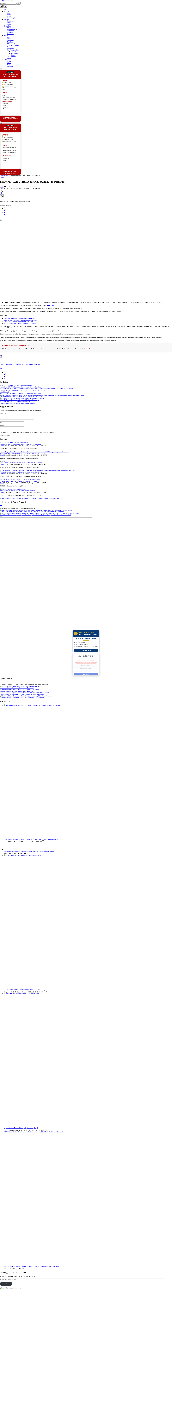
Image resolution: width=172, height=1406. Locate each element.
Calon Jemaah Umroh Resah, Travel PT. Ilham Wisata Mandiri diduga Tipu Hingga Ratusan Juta (31, 839)
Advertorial (68, 510)
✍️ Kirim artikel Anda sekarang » (96, 348)
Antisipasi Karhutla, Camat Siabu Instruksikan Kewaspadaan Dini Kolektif (21, 396)
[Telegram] (4, 212)
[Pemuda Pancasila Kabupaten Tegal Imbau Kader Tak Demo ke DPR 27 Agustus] (34, 388)
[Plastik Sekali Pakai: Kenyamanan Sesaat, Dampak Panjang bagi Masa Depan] (23, 696)
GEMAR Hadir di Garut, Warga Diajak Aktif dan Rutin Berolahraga (19, 400)
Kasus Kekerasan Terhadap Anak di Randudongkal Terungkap (17, 403)
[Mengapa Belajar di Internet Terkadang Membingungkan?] (17, 689)
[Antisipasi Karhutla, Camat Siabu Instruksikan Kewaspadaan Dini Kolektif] (40, 395)
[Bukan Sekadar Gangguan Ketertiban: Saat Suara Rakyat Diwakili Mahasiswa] (23, 693)
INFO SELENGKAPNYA (86, 674)
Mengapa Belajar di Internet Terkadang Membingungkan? (16, 691)
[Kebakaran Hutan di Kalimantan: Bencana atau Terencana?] (17, 686)
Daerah (2, 177)
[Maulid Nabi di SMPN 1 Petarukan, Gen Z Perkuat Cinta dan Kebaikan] (14, 385)
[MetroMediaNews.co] (6, 1)
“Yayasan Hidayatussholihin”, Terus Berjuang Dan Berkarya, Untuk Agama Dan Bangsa (29, 851)
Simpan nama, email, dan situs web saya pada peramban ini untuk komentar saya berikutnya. (28, 432)
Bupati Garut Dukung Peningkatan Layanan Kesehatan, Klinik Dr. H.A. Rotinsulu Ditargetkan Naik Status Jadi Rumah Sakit (35, 515)
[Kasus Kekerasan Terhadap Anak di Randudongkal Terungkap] (13, 401)
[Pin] (5, 215)
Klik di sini (50, 305)
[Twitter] (5, 211)
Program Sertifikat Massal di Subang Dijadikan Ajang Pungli (21, 1128)
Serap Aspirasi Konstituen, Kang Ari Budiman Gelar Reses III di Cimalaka (21, 393)
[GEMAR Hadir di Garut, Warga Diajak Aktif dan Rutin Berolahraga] (20, 398)
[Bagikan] (2, 195)
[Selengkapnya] (1, 507)
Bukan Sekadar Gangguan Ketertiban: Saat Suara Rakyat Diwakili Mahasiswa (22, 694)
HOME (37, 686)
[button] (19, 3)
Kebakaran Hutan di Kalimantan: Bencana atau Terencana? (17, 688)
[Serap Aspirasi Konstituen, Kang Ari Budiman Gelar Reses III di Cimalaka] (2, 392)
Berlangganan (6, 1284)
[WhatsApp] (4, 217)
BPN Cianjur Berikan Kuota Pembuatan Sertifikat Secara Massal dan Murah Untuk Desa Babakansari (32, 1266)
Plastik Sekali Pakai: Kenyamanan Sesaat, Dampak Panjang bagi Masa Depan (22, 697)
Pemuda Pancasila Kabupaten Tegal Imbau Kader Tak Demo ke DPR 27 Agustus (23, 390)
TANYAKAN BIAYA (86, 650)
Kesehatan (49, 696)
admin (1, 187)
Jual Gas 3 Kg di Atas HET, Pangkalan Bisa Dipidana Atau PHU (22, 989)
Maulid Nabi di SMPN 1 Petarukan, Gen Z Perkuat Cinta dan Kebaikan (20, 387)
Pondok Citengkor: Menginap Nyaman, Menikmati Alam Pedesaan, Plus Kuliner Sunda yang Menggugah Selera (32, 511)
